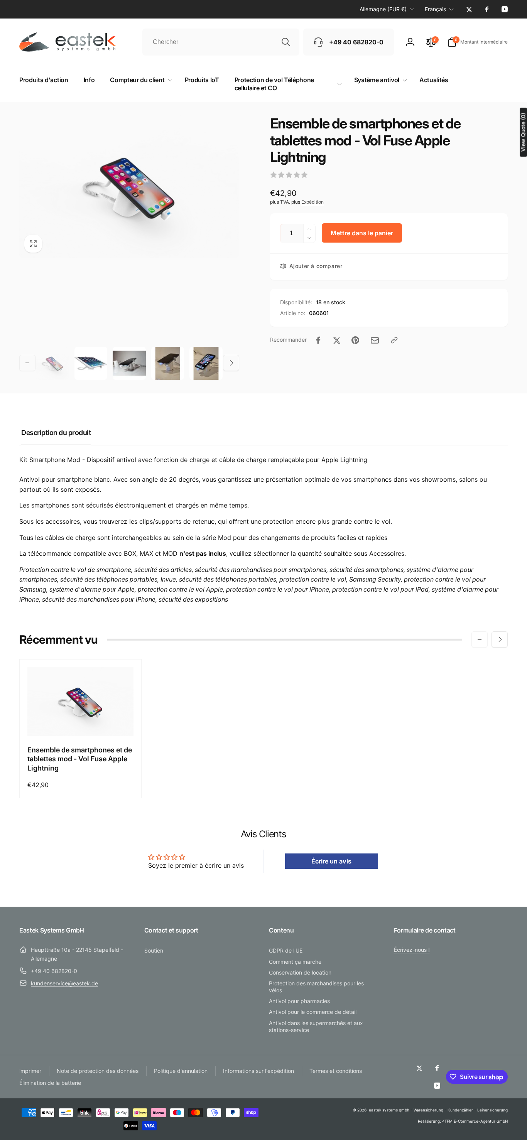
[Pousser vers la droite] (231, 363)
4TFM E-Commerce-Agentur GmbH (475, 1121)
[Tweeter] (337, 340)
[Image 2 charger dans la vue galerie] (91, 363)
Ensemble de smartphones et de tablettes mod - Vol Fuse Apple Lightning (79, 759)
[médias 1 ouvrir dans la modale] (129, 186)
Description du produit (56, 432)
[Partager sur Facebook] (318, 340)
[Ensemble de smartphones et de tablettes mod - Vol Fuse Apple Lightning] (80, 721)
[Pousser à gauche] (27, 363)
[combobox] (220, 42)
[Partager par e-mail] (375, 340)
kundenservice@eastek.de (64, 983)
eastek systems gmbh (389, 1110)
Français (435, 9)
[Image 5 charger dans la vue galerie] (206, 363)
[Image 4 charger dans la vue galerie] (167, 363)
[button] (477, 42)
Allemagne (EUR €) (383, 9)
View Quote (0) (523, 132)
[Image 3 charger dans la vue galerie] (129, 363)
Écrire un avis (331, 861)
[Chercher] (286, 42)
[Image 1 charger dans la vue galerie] (52, 363)
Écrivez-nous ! (412, 949)
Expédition (312, 202)
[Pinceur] (355, 340)
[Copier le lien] (394, 340)
